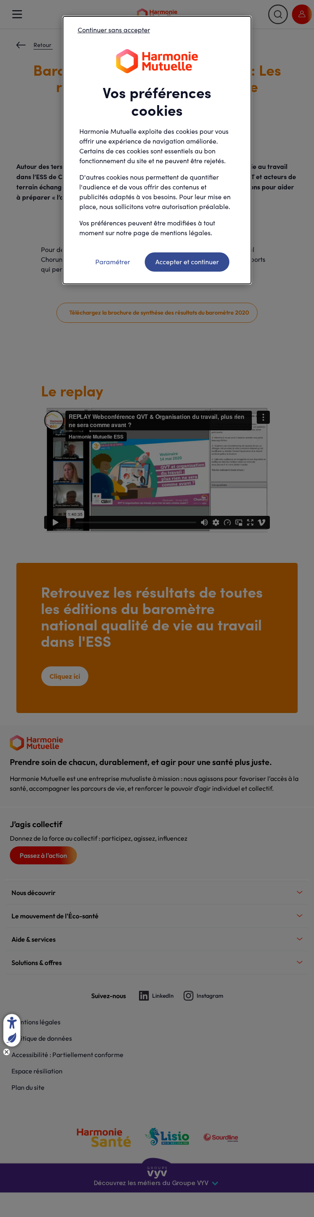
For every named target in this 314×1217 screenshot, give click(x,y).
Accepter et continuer (187, 261)
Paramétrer (112, 261)
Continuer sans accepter (114, 29)
